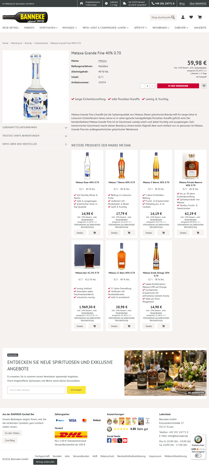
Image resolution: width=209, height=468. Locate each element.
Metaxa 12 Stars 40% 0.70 (122, 272)
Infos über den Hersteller (19, 144)
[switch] (198, 456)
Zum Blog (10, 440)
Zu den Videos (12, 433)
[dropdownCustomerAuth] (183, 17)
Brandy (28, 43)
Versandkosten (200, 67)
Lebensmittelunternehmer (19, 127)
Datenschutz (107, 456)
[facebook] (109, 441)
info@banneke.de (178, 435)
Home (5, 43)
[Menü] (204, 436)
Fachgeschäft (42, 456)
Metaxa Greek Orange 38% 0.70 (156, 274)
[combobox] (163, 17)
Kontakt (57, 456)
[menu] (104, 27)
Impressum (155, 456)
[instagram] (114, 441)
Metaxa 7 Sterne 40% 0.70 (122, 182)
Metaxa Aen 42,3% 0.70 (87, 272)
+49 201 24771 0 (178, 432)
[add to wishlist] (191, 17)
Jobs (67, 456)
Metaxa (102, 60)
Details (80, 232)
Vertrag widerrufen (45, 461)
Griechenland (41, 43)
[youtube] (125, 441)
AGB (95, 456)
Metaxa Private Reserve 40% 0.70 (190, 184)
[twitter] (119, 441)
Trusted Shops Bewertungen (20, 135)
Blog (182, 3)
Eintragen (76, 390)
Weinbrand (16, 43)
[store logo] (25, 17)
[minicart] (200, 17)
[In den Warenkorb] (94, 232)
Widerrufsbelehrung (176, 456)
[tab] (35, 127)
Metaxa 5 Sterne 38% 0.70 (156, 182)
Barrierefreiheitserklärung (131, 456)
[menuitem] (10, 27)
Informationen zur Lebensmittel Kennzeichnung (87, 225)
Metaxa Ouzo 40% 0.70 (87, 182)
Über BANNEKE (198, 3)
